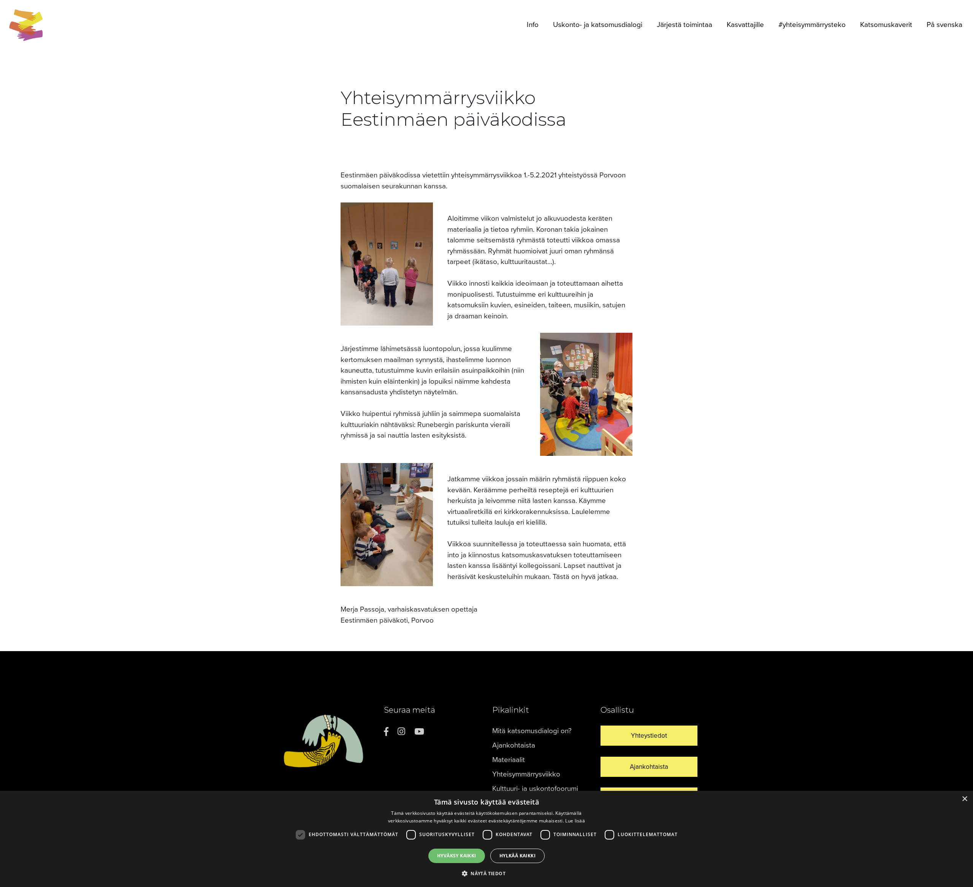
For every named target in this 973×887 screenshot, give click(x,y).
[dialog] (486, 839)
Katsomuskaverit (886, 25)
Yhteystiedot (649, 736)
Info (533, 25)
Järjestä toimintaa (684, 25)
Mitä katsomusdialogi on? (532, 731)
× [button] (964, 799)
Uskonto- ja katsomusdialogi (597, 25)
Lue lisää (575, 820)
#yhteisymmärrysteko (812, 25)
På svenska (944, 25)
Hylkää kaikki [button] (517, 855)
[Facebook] (386, 732)
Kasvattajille (745, 25)
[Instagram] (401, 732)
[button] (486, 873)
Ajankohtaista (513, 745)
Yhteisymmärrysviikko (526, 774)
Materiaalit (508, 760)
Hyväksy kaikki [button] (456, 855)
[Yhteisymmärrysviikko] (26, 25)
